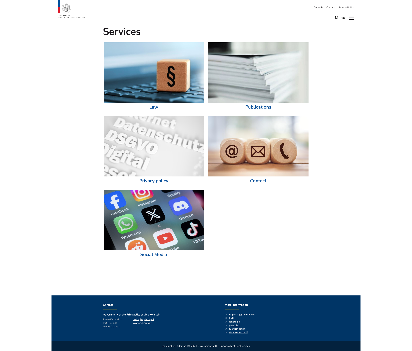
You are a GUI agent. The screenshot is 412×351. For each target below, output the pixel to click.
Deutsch (318, 7)
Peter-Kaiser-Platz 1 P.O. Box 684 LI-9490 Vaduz (114, 323)
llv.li (231, 318)
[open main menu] (351, 18)
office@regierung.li (143, 319)
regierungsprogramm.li (241, 314)
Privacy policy (153, 181)
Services (122, 32)
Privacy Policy (346, 7)
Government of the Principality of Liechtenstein (131, 314)
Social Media (153, 254)
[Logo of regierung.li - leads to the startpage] (71, 9)
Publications (258, 107)
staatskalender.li (238, 332)
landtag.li (234, 321)
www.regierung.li (142, 323)
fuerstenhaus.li (237, 328)
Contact (330, 7)
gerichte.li (234, 325)
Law (153, 107)
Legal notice (168, 346)
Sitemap (181, 346)
